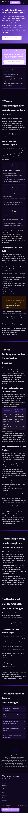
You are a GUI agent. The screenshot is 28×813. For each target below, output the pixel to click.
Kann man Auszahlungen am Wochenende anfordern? (10, 723)
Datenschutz (5, 800)
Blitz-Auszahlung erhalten (9, 809)
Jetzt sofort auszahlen (11, 38)
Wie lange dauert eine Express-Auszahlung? (11, 709)
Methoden (4, 785)
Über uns (4, 795)
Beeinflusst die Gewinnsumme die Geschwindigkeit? (12, 736)
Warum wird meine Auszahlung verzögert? (11, 729)
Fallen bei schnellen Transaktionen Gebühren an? (12, 716)
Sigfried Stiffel (14, 755)
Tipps (3, 788)
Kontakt (4, 798)
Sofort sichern (14, 2)
